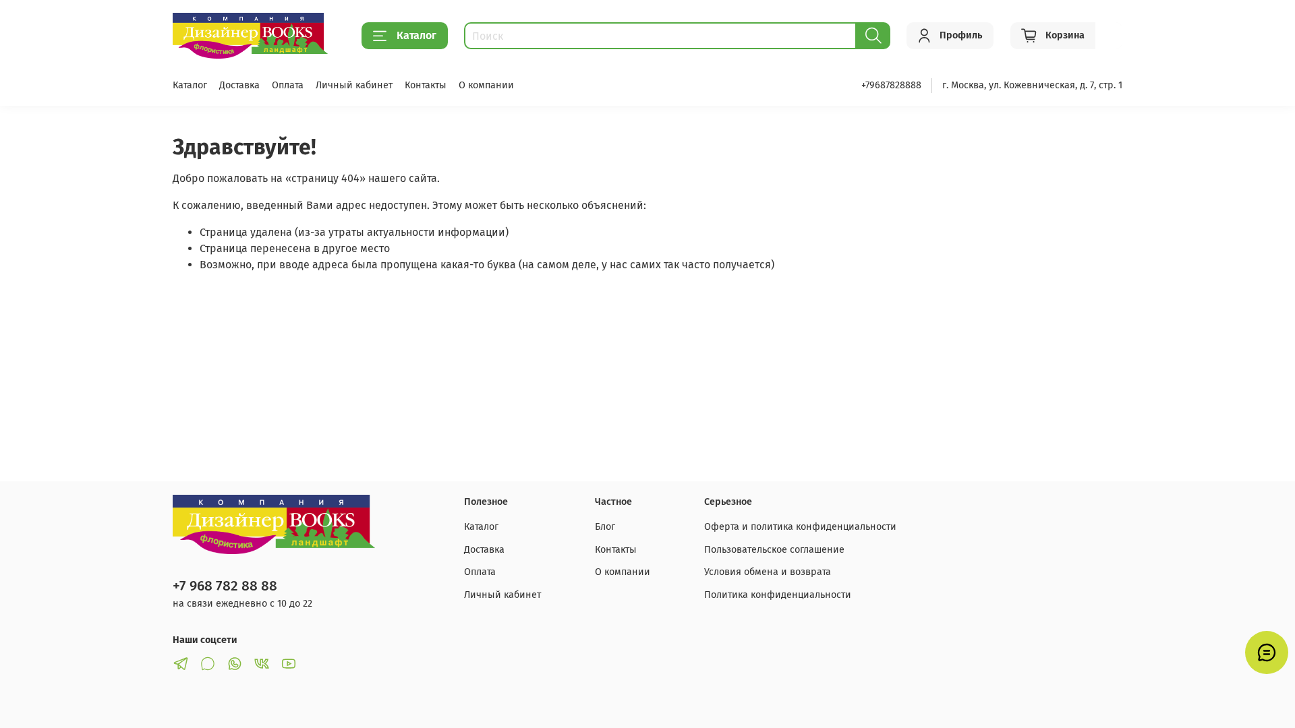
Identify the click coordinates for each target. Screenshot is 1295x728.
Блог (605, 527)
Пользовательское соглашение (774, 549)
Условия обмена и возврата (767, 572)
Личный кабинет (354, 85)
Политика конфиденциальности (777, 595)
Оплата (288, 85)
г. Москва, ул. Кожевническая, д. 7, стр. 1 (1032, 85)
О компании (486, 85)
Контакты (426, 85)
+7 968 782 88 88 (225, 586)
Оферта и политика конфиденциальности (800, 527)
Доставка (239, 85)
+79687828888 (891, 85)
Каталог (416, 35)
